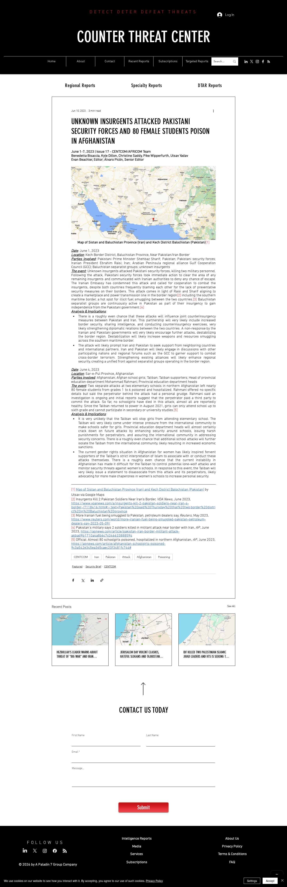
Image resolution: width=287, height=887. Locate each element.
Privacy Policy (154, 881)
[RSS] (268, 61)
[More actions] (213, 111)
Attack (126, 557)
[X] (252, 61)
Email (75, 752)
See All (231, 606)
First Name (78, 735)
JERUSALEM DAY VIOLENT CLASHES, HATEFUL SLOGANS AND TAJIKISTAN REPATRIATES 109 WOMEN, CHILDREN (140, 654)
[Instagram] (257, 61)
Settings (252, 881)
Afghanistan (144, 557)
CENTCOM (81, 557)
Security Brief (93, 566)
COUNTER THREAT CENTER (143, 37)
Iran (96, 557)
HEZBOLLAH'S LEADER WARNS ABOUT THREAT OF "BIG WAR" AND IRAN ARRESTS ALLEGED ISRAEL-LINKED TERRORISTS (77, 654)
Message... (78, 768)
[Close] (282, 881)
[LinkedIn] (246, 61)
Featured (77, 566)
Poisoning (164, 557)
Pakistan (111, 557)
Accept (270, 881)
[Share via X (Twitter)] (83, 580)
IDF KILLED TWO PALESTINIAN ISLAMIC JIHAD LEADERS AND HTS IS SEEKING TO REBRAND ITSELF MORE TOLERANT (205, 654)
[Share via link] (102, 580)
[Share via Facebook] (73, 580)
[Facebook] (263, 61)
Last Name (152, 735)
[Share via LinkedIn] (92, 580)
